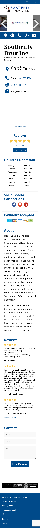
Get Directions (20, 126)
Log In (36, 2)
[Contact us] (34, 35)
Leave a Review (20, 150)
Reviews (20, 145)
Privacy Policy (7, 505)
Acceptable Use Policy (11, 510)
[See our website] (12, 35)
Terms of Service (9, 501)
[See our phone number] (19, 35)
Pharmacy (18, 57)
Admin (4, 523)
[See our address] (5, 35)
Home (7, 57)
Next (36, 23)
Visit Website (17, 84)
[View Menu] (36, 9)
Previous (4, 23)
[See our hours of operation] (27, 35)
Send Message (20, 464)
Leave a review (10, 417)
